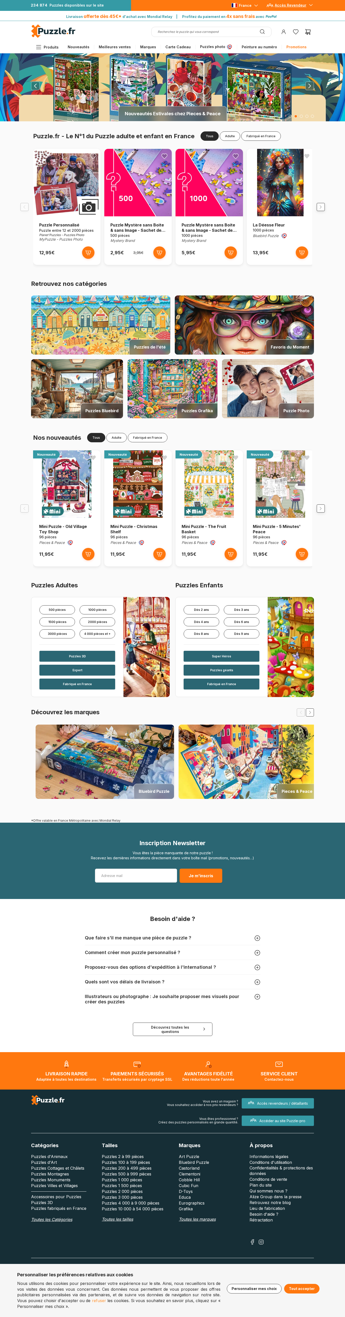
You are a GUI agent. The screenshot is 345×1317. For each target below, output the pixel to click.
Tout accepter (302, 1288)
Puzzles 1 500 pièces (122, 1185)
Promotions (296, 47)
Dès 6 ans (241, 622)
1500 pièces (57, 622)
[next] (310, 712)
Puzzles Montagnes (50, 1173)
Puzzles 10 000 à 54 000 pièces (132, 1208)
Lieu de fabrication (267, 1208)
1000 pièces (97, 610)
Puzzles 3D (42, 1202)
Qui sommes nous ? (268, 1190)
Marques (148, 47)
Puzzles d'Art (44, 1162)
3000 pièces (57, 634)
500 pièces (57, 610)
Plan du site (261, 1185)
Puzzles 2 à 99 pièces (123, 1156)
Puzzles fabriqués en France (58, 1208)
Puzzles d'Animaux (49, 1156)
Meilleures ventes (115, 47)
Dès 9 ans (241, 634)
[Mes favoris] (296, 32)
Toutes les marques (197, 1219)
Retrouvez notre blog (270, 1202)
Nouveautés (78, 47)
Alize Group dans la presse (276, 1196)
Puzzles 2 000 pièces (122, 1191)
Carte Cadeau (178, 47)
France (245, 5)
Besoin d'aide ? (264, 1214)
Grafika (186, 1208)
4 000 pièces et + (97, 634)
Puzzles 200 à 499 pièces (127, 1168)
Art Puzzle (189, 1156)
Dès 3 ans (241, 610)
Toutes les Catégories (51, 1219)
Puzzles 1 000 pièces (122, 1179)
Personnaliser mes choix (254, 1288)
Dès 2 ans (201, 610)
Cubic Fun (188, 1185)
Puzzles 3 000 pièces (122, 1197)
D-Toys (186, 1191)
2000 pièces (97, 622)
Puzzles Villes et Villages (54, 1185)
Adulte (230, 136)
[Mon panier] (308, 32)
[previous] (301, 712)
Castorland (189, 1168)
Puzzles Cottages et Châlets (57, 1168)
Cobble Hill (189, 1179)
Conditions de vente (268, 1179)
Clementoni (189, 1173)
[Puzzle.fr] (53, 36)
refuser (99, 1300)
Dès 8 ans (201, 634)
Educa (185, 1197)
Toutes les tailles (117, 1219)
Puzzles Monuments (50, 1179)
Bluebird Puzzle (194, 1162)
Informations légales (269, 1156)
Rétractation (261, 1219)
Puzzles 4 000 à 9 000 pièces (130, 1203)
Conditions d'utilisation (271, 1162)
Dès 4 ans (201, 622)
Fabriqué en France (261, 136)
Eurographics (192, 1203)
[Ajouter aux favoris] (93, 156)
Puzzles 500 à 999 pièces (126, 1173)
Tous (209, 136)
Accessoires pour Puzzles (56, 1196)
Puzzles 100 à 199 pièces (126, 1162)
